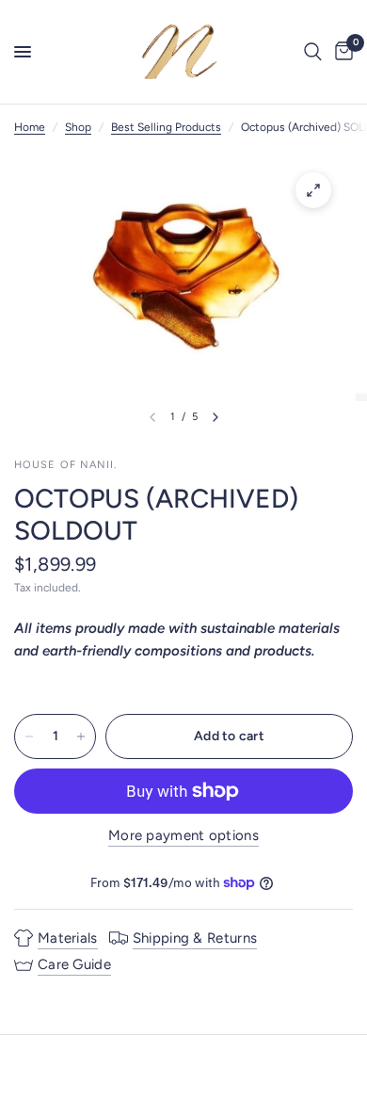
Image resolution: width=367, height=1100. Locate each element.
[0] (340, 52)
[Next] (215, 417)
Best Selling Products (166, 127)
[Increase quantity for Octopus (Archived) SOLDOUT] (81, 736)
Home (29, 127)
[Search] (312, 52)
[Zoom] (313, 190)
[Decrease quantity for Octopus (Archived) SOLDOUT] (29, 736)
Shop (78, 127)
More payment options (183, 836)
